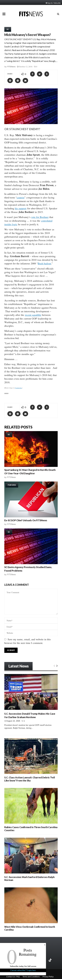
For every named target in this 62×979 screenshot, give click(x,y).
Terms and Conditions (31, 977)
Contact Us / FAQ (13, 977)
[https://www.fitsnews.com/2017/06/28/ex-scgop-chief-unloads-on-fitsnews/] (31, 499)
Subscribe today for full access (23, 966)
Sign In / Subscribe (54, 3)
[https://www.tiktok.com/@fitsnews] (50, 960)
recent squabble (33, 315)
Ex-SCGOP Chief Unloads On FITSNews (25, 520)
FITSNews (11, 67)
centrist (20, 197)
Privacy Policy (48, 977)
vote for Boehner (40, 217)
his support (20, 208)
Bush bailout (44, 263)
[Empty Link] (54, 666)
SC (8, 29)
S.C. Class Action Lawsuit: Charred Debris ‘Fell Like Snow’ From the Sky (29, 779)
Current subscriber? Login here (23, 970)
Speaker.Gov (18, 388)
